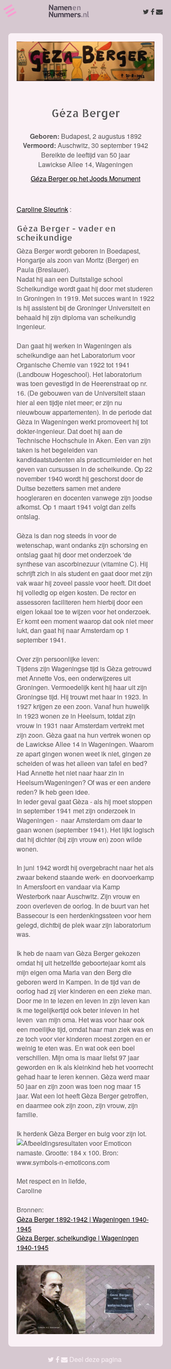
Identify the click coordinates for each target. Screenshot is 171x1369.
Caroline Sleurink (42, 209)
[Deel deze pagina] (153, 11)
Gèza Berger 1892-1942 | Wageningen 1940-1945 (83, 1224)
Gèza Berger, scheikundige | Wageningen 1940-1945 (78, 1242)
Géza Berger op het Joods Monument (85, 178)
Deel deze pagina (95, 1359)
